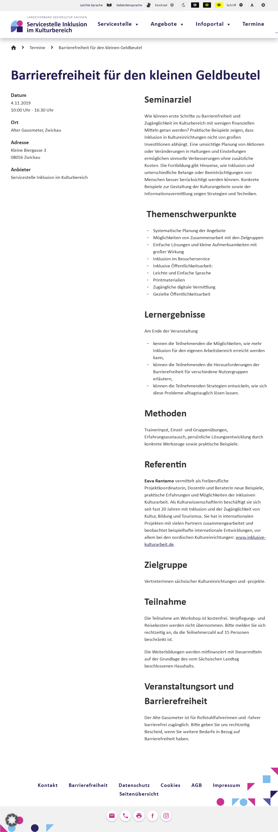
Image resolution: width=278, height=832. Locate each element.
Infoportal (210, 24)
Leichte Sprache (91, 5)
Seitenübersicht (139, 794)
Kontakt (48, 785)
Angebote (164, 24)
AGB (196, 785)
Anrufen (125, 815)
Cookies (171, 785)
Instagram (166, 815)
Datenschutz (134, 785)
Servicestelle (115, 24)
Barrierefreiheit (88, 785)
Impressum (226, 785)
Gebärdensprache (129, 5)
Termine (253, 24)
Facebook (152, 815)
